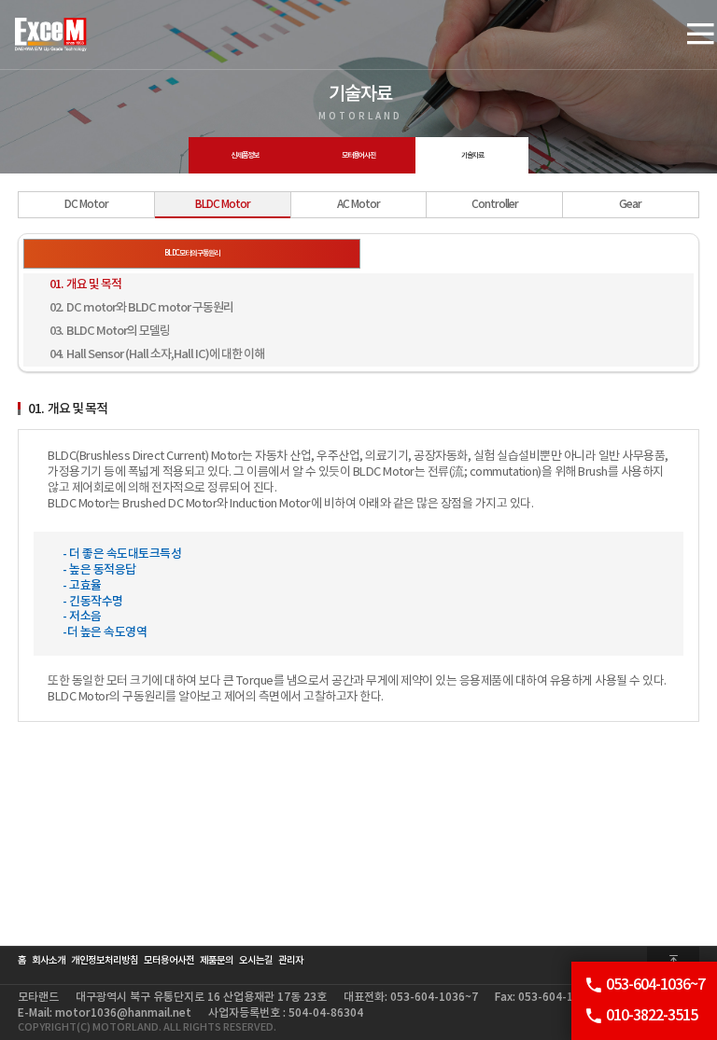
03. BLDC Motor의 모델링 (109, 331)
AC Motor (358, 204)
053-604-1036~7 (655, 985)
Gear (630, 204)
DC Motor (86, 204)
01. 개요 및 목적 (85, 284)
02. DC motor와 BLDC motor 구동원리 (141, 307)
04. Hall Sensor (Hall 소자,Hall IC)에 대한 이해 (156, 354)
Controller (494, 204)
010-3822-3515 (651, 1015)
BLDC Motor (222, 204)
